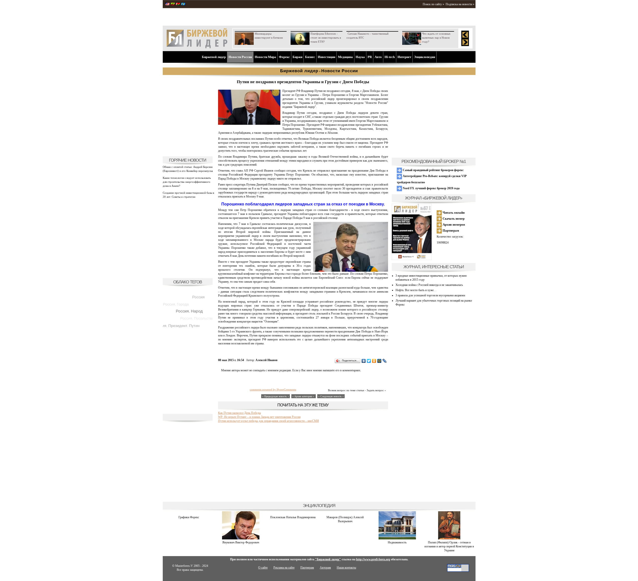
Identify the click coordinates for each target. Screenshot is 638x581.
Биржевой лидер (214, 57)
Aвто (378, 57)
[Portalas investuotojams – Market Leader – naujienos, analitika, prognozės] (172, 4)
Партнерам (450, 230)
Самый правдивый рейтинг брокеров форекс (433, 170)
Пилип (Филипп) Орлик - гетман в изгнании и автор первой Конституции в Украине (449, 546)
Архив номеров (453, 224)
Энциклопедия (424, 57)
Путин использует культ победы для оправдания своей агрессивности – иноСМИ (268, 421)
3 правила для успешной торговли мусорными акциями (430, 295)
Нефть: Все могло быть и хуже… (416, 290)
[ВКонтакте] (363, 361)
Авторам (325, 567)
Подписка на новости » (460, 4)
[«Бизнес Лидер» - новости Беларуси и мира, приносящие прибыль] (178, 4)
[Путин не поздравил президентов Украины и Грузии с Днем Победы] (249, 124)
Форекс (284, 57)
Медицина (345, 57)
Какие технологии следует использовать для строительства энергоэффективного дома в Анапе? (187, 181)
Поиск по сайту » (433, 4)
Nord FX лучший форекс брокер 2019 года (431, 188)
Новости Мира (265, 57)
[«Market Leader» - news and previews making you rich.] (167, 4)
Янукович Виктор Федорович (240, 542)
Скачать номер (453, 218)
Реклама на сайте (284, 567)
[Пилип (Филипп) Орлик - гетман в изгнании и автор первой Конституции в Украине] (449, 538)
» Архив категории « (303, 396)
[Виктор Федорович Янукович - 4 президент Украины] (240, 538)
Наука (360, 57)
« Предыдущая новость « (275, 396)
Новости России (240, 57)
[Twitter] (369, 361)
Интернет (404, 57)
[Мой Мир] (379, 361)
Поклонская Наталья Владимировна (293, 517)
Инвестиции (326, 57)
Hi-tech (390, 57)
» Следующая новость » (331, 396)
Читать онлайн (453, 212)
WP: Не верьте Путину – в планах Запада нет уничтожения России (259, 417)
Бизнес (310, 57)
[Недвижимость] (397, 538)
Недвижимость (397, 542)
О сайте (263, 567)
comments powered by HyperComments (273, 389)
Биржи (297, 57)
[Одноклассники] (374, 361)
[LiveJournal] (384, 361)
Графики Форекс (188, 517)
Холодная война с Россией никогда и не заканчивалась (429, 285)
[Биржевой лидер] (196, 47)
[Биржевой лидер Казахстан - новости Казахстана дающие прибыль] (183, 4)
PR (370, 57)
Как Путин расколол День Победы (239, 413)
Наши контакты (346, 567)
